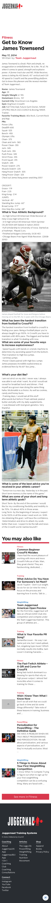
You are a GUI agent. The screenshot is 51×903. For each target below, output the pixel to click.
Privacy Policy (42, 852)
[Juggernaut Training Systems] (13, 6)
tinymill (21, 837)
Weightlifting (22, 602)
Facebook (6, 887)
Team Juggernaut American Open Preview (31, 607)
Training (20, 576)
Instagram (7, 881)
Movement (24, 861)
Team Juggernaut (25, 58)
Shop (38, 842)
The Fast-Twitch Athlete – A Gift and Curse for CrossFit (32, 666)
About (5, 846)
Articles (23, 842)
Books (39, 849)
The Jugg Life (25, 846)
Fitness (7, 37)
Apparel (40, 846)
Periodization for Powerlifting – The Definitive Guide (28, 728)
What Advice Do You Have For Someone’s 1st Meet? (33, 580)
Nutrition (23, 858)
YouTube (6, 884)
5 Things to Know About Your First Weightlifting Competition (31, 766)
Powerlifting (22, 722)
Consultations (8, 872)
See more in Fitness (25, 796)
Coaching (6, 842)
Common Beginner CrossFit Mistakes (28, 551)
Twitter (5, 890)
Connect (6, 877)
